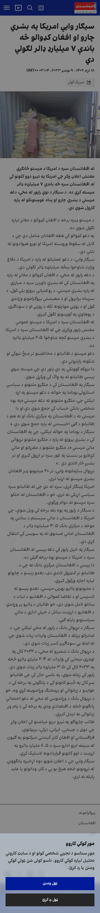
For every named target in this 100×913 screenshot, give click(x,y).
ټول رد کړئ (50, 900)
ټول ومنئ (50, 883)
